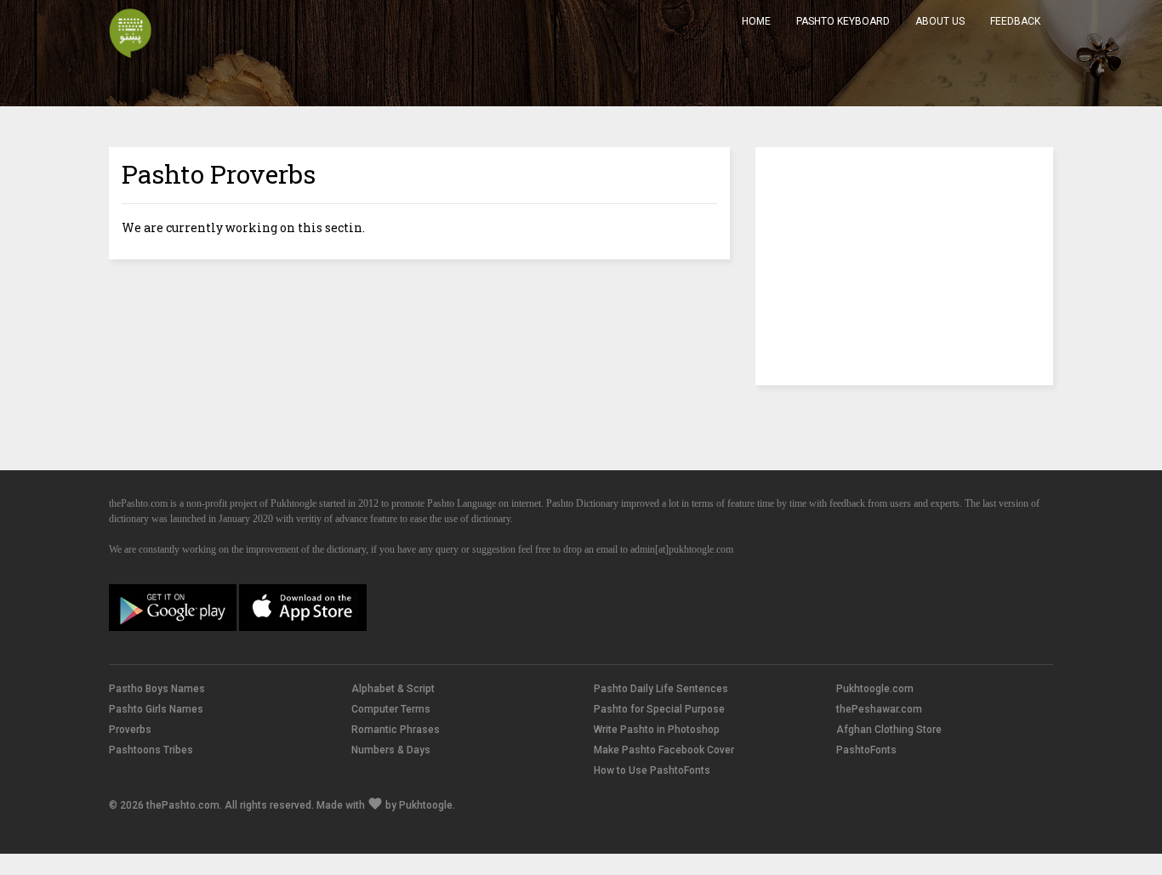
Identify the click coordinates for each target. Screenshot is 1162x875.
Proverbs (130, 730)
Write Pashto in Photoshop (657, 730)
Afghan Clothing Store (889, 730)
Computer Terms (390, 709)
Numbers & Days (390, 750)
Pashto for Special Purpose (659, 709)
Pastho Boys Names (157, 689)
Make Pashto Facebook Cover (664, 750)
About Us (940, 21)
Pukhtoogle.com (875, 689)
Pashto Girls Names (156, 709)
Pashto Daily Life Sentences (661, 689)
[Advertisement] (904, 266)
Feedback (1015, 21)
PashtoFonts (866, 750)
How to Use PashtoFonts (652, 770)
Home (756, 21)
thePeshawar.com (879, 709)
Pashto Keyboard (843, 21)
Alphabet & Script (393, 689)
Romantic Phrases (395, 730)
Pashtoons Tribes (151, 750)
